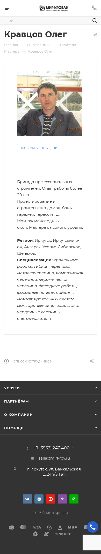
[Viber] (62, 499)
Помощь (14, 428)
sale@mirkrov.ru (54, 458)
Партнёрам (16, 401)
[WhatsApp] (74, 499)
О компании (18, 414)
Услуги (12, 388)
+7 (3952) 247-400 (52, 448)
